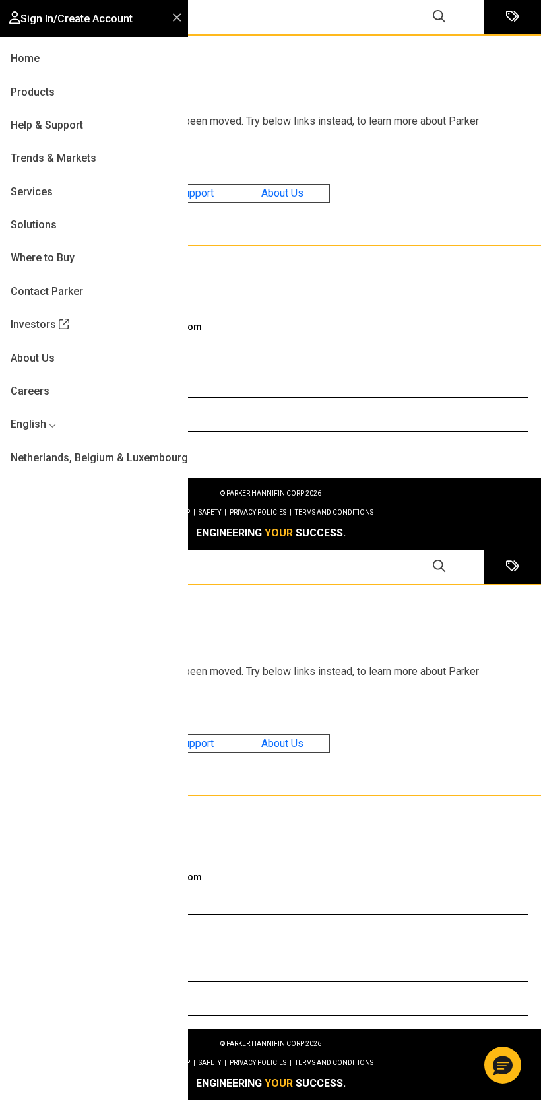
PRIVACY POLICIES (261, 512)
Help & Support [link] (47, 125)
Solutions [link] (34, 224)
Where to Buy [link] (43, 257)
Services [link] (32, 191)
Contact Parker (47, 291)
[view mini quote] (512, 17)
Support (195, 193)
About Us (282, 193)
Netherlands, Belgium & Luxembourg (99, 457)
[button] (71, 19)
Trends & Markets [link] (53, 158)
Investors (33, 324)
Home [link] (25, 58)
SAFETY (212, 512)
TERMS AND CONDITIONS (334, 512)
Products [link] (33, 92)
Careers (30, 391)
